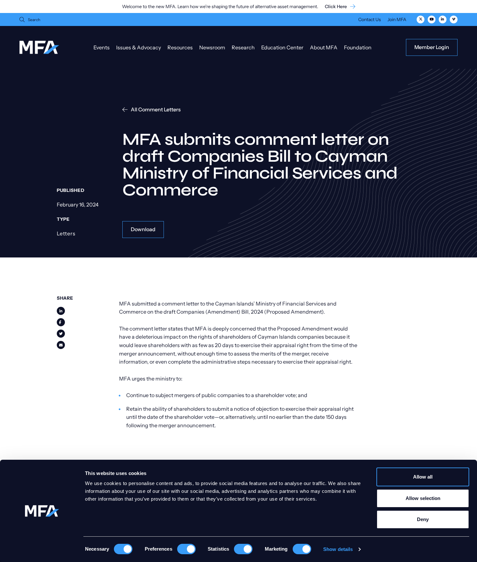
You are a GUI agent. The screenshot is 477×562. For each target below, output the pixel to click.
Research (243, 47)
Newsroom (212, 47)
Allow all (423, 477)
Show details (338, 549)
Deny (423, 519)
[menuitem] (369, 20)
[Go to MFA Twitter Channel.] (420, 19)
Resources (180, 47)
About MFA (323, 47)
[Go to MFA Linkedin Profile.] (442, 19)
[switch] (186, 549)
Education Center (282, 47)
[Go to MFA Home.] (39, 47)
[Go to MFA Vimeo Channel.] (454, 19)
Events (101, 47)
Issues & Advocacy (138, 47)
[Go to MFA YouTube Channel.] (431, 19)
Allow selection (423, 498)
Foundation (358, 47)
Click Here (336, 6)
